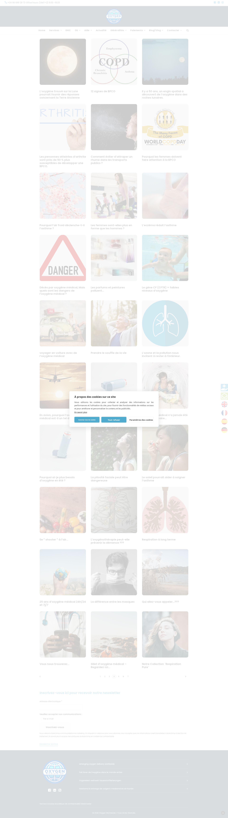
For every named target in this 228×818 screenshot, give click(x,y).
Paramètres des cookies (141, 419)
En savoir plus (80, 412)
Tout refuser (114, 419)
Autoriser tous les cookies (87, 420)
